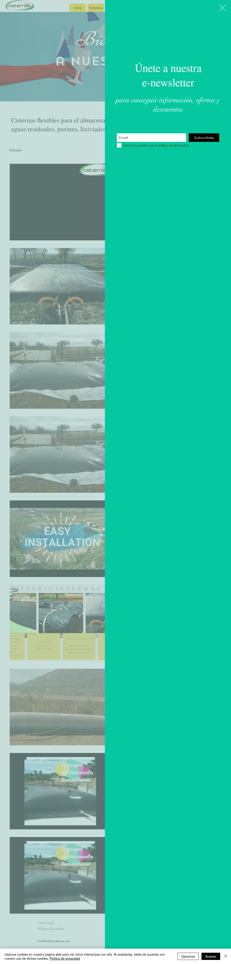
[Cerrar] (225, 956)
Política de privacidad (65, 958)
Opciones (188, 956)
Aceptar (210, 956)
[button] (222, 8)
